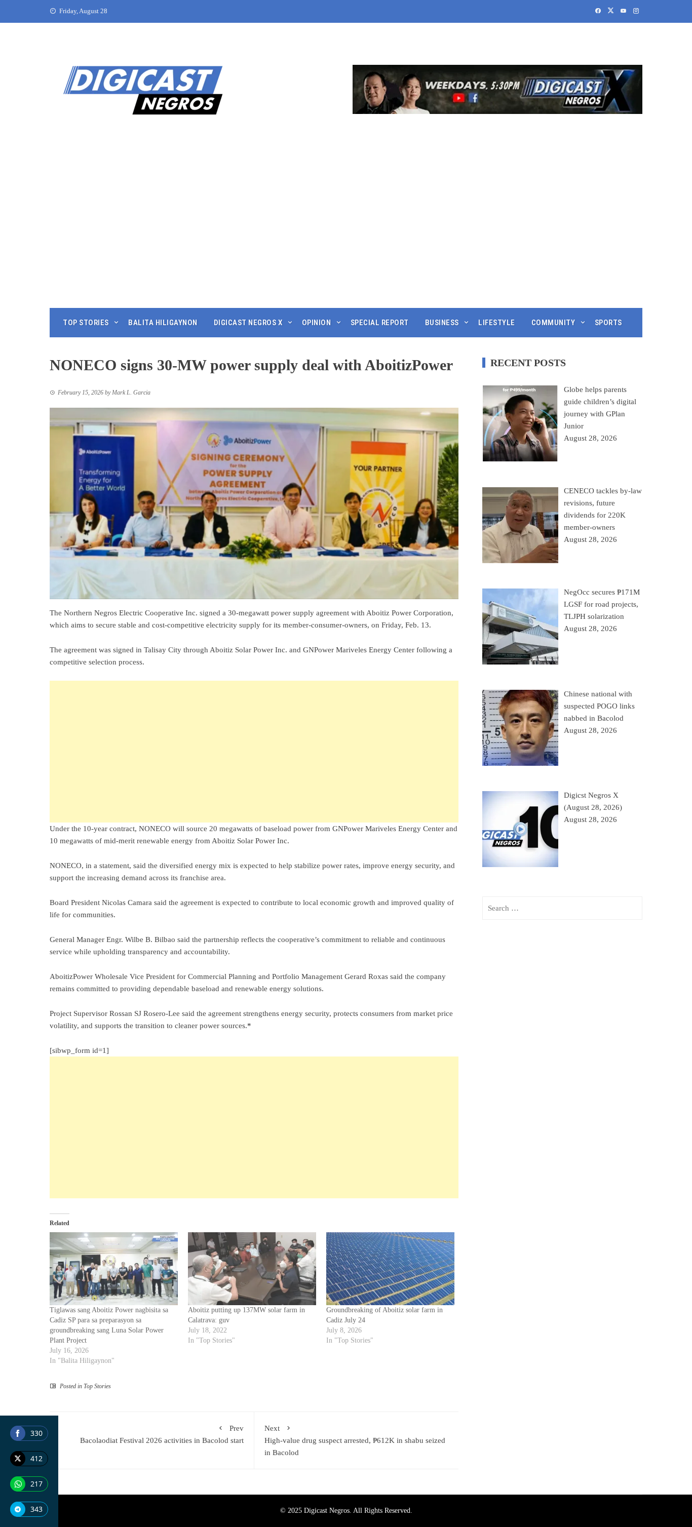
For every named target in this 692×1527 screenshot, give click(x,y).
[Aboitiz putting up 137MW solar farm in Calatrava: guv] (252, 1269)
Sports (608, 322)
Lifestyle (496, 322)
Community (553, 322)
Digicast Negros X (248, 322)
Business (442, 322)
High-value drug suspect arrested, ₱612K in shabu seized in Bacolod (354, 1440)
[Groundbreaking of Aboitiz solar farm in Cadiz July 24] (390, 1269)
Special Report (380, 322)
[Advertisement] (346, 232)
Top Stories (86, 322)
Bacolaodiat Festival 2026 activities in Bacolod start (162, 1434)
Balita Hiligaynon (163, 322)
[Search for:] (562, 908)
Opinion (316, 322)
